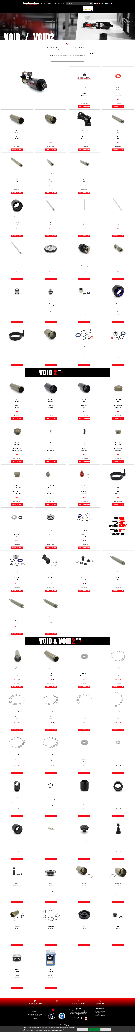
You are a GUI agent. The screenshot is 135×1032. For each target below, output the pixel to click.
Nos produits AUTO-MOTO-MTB (35, 1008)
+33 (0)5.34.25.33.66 (59, 3)
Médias (61, 7)
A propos (69, 7)
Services (53, 7)
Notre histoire (35, 1011)
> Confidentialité (35, 1018)
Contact (77, 7)
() (91, 10)
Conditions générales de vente (35, 1015)
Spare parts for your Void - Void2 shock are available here (67, 49)
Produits (45, 7)
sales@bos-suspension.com (100, 1015)
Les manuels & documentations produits (35, 1010)
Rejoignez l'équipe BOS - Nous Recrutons (35, 1014)
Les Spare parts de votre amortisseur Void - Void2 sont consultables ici (67, 55)
